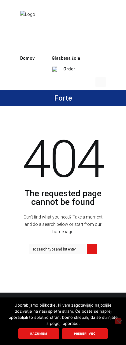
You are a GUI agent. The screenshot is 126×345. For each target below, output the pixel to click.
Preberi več (85, 333)
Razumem (38, 333)
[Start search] (92, 249)
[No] (118, 321)
